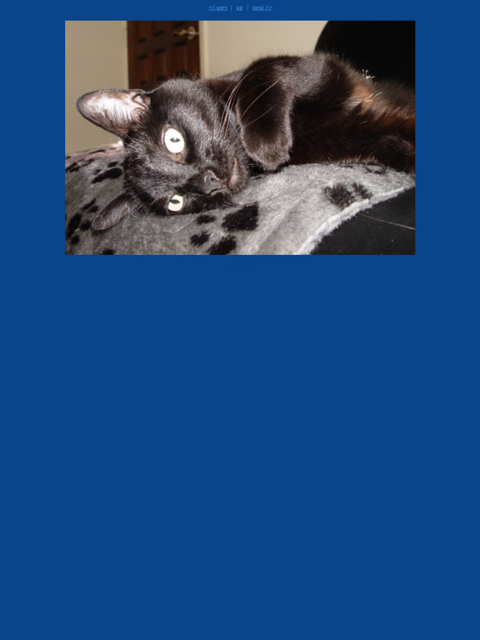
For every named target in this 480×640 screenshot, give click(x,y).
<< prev (218, 7)
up (239, 7)
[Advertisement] (184, 303)
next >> (262, 7)
